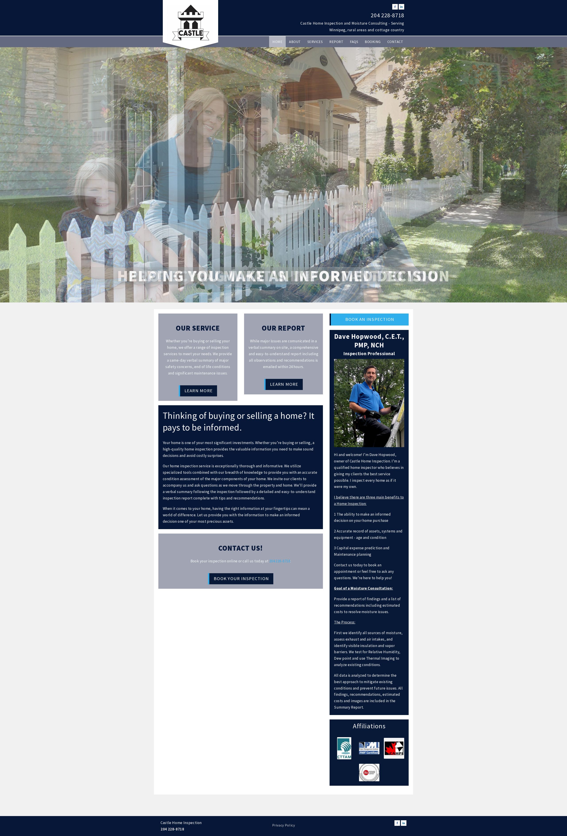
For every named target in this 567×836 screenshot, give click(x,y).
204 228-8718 (387, 15)
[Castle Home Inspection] (190, 22)
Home (277, 41)
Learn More (198, 391)
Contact (395, 41)
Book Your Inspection (241, 578)
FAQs (354, 41)
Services (315, 41)
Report (336, 41)
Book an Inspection (369, 319)
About (295, 41)
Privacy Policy (283, 825)
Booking (373, 41)
